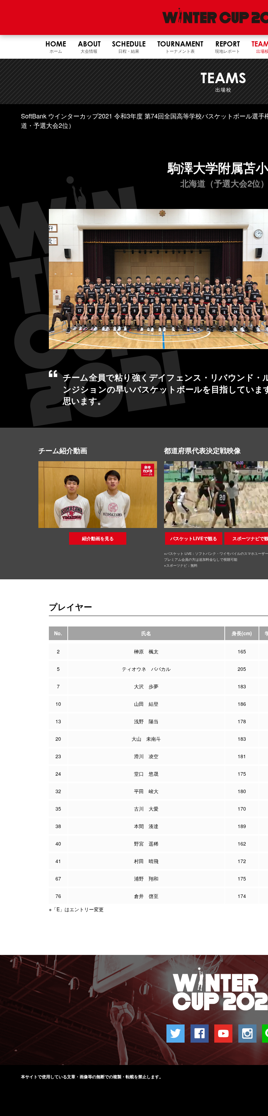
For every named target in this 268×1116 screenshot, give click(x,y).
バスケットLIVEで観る (193, 538)
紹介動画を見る (98, 538)
